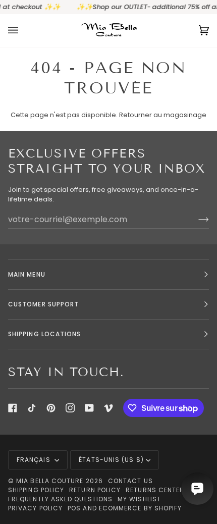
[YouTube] (89, 407)
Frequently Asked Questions (60, 499)
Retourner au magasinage (162, 115)
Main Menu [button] (26, 274)
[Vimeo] (108, 407)
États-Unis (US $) (111, 459)
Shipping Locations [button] (44, 334)
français (34, 459)
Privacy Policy (35, 508)
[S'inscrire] (195, 219)
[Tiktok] (31, 407)
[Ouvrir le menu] (23, 30)
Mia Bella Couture (49, 481)
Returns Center (155, 490)
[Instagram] (70, 407)
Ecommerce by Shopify (140, 508)
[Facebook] (12, 407)
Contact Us (130, 481)
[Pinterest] (51, 407)
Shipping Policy (36, 490)
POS (74, 508)
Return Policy (95, 490)
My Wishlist (139, 499)
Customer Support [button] (43, 304)
